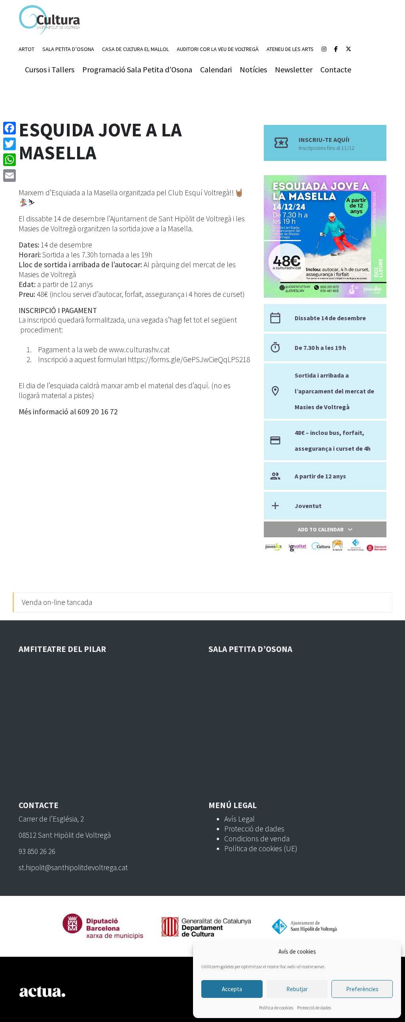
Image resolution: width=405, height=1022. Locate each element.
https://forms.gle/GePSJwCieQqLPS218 (189, 359)
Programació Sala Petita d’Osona (137, 69)
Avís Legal (239, 819)
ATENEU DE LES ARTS (290, 49)
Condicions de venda (257, 838)
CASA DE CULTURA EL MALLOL (135, 49)
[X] (348, 49)
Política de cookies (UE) (260, 848)
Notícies (253, 69)
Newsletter (293, 69)
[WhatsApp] (9, 160)
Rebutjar (297, 989)
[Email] (9, 175)
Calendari (216, 69)
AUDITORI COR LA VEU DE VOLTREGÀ (218, 49)
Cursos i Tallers (49, 69)
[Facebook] (336, 49)
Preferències (362, 989)
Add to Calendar (321, 529)
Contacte (335, 69)
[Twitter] (9, 144)
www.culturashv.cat (139, 349)
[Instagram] (324, 49)
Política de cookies (276, 1008)
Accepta (232, 989)
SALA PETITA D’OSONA (68, 49)
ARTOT (26, 49)
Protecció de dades (314, 1008)
